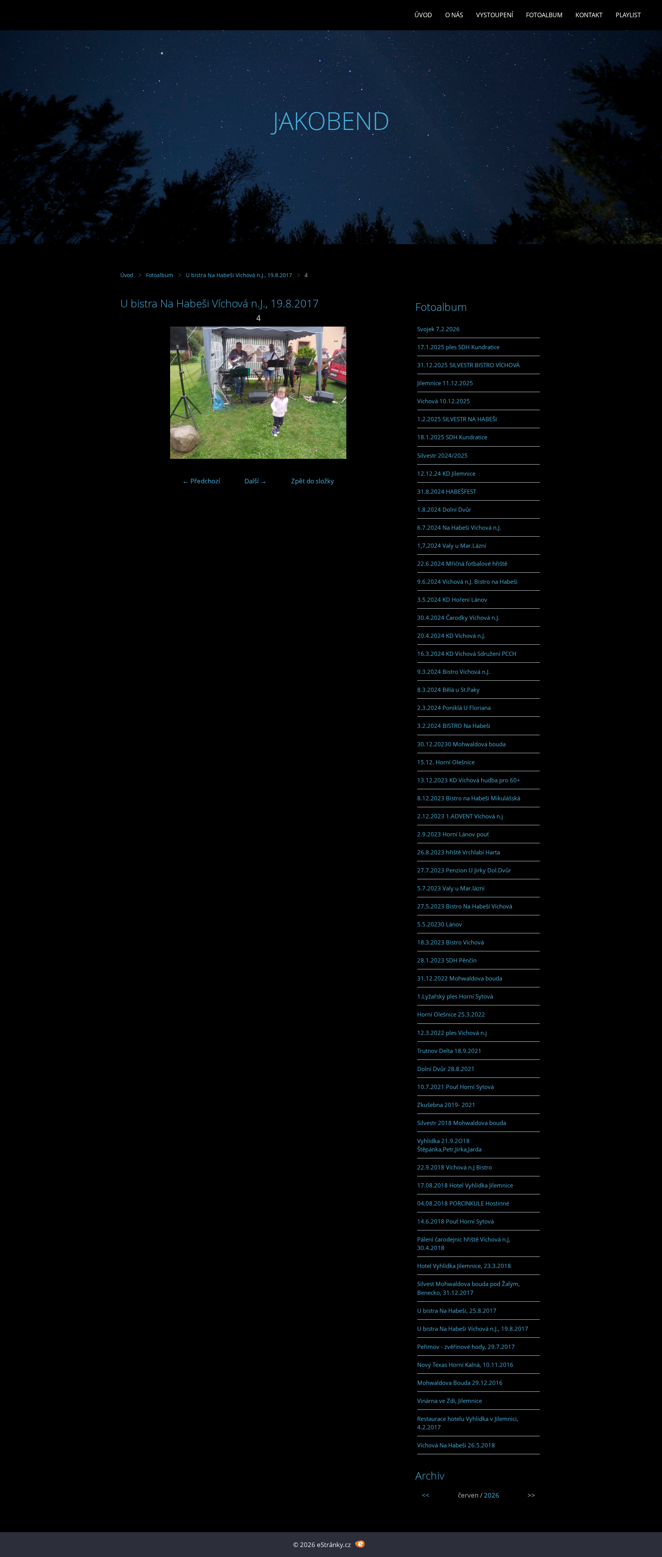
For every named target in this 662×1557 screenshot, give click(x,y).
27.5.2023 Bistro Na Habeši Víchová (464, 906)
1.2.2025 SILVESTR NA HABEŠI (457, 419)
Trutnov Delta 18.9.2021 (449, 1050)
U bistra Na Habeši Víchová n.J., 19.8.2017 (239, 275)
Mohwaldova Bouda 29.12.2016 (460, 1382)
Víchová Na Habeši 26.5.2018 (456, 1445)
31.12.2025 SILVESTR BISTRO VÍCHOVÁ (468, 365)
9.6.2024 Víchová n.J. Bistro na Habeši (467, 581)
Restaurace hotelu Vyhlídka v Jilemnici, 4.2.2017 (467, 1423)
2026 (491, 1495)
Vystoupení (494, 15)
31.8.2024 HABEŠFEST (446, 491)
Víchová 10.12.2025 (443, 401)
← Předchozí (201, 480)
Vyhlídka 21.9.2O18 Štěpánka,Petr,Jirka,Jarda (449, 1145)
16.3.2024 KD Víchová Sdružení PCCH (466, 653)
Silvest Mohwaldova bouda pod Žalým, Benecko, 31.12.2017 (468, 1288)
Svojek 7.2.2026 (438, 329)
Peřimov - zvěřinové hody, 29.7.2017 (466, 1346)
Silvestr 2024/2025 (442, 455)
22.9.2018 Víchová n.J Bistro (454, 1167)
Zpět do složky (312, 480)
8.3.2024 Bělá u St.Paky (448, 689)
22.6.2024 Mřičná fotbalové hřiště (462, 563)
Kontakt (589, 15)
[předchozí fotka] (132, 393)
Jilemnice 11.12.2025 (445, 383)
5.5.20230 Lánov (439, 924)
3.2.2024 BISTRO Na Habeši (453, 725)
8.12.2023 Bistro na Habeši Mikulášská (468, 798)
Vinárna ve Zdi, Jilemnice (449, 1400)
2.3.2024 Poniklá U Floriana (454, 707)
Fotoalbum (544, 15)
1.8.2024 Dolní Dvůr (444, 509)
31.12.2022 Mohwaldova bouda (459, 978)
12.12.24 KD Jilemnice (446, 473)
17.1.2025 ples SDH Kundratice (458, 347)
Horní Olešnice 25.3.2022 (451, 1014)
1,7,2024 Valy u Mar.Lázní (451, 545)
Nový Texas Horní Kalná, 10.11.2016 (465, 1364)
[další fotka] (383, 393)
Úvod (423, 15)
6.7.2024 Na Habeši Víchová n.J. (459, 527)
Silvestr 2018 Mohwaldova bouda (461, 1123)
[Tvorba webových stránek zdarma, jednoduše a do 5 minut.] (360, 1544)
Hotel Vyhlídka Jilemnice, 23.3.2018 (464, 1266)
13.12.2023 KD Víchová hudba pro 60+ (468, 780)
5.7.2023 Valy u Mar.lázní (451, 888)
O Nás (454, 15)
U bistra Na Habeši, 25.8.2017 (456, 1310)
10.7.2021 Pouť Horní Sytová (455, 1087)
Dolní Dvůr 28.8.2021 (446, 1068)
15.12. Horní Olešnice (446, 762)
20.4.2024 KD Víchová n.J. (451, 635)
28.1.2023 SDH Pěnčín (447, 960)
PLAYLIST (628, 15)
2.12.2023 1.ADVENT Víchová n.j (460, 816)
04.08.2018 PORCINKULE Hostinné (463, 1203)
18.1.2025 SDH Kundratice (452, 437)
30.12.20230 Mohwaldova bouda (461, 744)
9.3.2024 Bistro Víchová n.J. (453, 671)
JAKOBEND (331, 120)
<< (425, 1495)
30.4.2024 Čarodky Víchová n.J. (458, 617)
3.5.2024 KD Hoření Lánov (452, 599)
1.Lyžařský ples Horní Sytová (455, 996)
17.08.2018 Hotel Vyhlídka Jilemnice (465, 1185)
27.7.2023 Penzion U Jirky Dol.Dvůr (464, 870)
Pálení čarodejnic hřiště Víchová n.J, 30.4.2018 (463, 1243)
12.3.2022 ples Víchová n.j (452, 1032)
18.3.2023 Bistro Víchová (450, 942)
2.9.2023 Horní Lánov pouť (453, 834)
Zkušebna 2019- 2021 (446, 1105)
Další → (255, 480)
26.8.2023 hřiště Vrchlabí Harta (458, 852)
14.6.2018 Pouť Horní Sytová (455, 1221)
